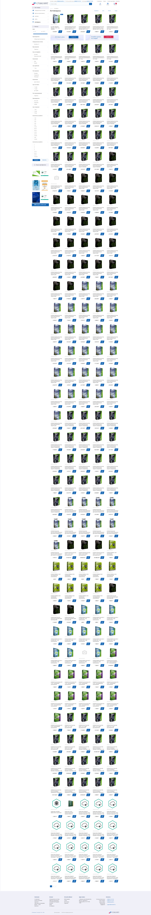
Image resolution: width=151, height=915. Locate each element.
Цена (103, 10)
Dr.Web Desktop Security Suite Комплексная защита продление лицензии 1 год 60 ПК (112, 468)
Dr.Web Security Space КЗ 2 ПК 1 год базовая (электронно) (84, 683)
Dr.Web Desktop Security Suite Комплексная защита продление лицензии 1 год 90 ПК (56, 511)
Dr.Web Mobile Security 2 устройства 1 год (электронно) (98, 618)
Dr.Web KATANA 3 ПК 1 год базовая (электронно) (98, 575)
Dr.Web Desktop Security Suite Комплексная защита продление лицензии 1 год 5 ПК (70, 468)
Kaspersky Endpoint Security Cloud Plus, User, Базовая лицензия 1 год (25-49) (84, 834)
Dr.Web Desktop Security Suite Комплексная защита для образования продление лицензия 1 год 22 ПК (112, 339)
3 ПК (35, 121)
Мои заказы (66, 901)
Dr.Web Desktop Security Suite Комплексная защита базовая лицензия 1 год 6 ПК (70, 144)
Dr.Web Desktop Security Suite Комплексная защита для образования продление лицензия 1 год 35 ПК (98, 361)
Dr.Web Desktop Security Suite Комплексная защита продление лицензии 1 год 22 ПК (84, 446)
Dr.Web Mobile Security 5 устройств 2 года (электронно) (84, 661)
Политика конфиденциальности (67, 912)
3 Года (35, 112)
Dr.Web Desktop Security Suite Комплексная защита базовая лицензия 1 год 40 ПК (98, 123)
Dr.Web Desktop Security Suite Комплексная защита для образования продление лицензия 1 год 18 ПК (70, 339)
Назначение (35, 58)
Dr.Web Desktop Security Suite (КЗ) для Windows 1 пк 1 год (112, 28)
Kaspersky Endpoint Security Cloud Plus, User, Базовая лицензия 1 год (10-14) (84, 813)
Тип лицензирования (37, 93)
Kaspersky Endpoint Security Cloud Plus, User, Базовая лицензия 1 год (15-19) (112, 813)
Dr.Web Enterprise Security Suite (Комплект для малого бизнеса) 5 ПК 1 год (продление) (84, 532)
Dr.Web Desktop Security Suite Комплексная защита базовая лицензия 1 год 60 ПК (84, 144)
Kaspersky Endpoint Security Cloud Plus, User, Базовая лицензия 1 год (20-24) (70, 834)
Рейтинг (109, 10)
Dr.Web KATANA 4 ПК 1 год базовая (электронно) (56, 597)
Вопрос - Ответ (38, 904)
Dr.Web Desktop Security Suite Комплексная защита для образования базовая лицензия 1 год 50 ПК (98, 253)
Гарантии (36, 901)
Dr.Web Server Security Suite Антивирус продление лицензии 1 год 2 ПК (70, 791)
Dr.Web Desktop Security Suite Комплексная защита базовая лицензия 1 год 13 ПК (112, 79)
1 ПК (35, 117)
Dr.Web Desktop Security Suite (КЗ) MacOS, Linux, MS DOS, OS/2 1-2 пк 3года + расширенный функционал (84, 29)
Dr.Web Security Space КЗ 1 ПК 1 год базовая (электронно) (56, 683)
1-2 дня (35, 86)
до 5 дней (36, 90)
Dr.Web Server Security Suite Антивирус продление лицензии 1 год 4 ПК (98, 791)
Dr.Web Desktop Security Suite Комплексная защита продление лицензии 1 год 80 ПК (98, 489)
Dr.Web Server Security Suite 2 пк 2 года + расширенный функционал (56, 748)
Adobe (36, 19)
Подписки (66, 903)
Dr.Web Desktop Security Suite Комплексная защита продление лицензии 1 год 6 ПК (98, 468)
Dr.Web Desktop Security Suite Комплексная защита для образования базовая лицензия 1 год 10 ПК (112, 167)
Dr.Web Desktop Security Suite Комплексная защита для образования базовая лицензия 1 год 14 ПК (112, 188)
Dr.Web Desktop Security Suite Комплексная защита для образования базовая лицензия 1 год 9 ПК (56, 296)
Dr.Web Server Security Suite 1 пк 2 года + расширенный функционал (84, 727)
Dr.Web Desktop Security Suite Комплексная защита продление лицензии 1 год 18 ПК (56, 446)
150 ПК (35, 139)
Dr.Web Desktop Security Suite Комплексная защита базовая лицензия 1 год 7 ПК (98, 144)
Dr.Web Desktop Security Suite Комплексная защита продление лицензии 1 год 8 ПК (84, 489)
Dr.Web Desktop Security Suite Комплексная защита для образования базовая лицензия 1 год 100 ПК (56, 188)
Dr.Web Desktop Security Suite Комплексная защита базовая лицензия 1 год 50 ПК (56, 144)
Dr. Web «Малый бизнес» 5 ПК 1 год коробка (55, 28)
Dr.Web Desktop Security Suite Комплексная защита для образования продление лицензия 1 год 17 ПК (56, 339)
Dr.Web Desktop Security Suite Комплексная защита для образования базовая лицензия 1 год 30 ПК (98, 231)
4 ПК (35, 137)
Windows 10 (36, 44)
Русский (35, 54)
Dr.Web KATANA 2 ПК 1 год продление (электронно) (84, 575)
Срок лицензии (36, 107)
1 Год (35, 68)
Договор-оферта (57, 912)
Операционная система (38, 41)
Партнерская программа (40, 903)
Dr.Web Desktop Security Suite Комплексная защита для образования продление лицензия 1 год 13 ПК (70, 318)
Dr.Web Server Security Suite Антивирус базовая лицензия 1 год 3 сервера (70, 770)
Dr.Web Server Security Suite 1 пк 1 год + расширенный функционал (70, 727)
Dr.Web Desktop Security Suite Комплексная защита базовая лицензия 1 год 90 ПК (98, 166)
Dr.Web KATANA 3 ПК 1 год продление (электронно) (112, 575)
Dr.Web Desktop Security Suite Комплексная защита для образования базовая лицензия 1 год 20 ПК (56, 231)
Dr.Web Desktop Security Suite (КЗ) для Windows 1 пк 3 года (70, 57)
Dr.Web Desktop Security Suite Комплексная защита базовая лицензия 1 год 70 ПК (112, 144)
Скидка (116, 10)
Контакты (117, 1)
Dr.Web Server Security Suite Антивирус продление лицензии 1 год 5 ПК (112, 791)
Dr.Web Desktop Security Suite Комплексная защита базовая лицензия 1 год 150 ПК (84, 101)
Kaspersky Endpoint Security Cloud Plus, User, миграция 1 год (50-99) (56, 877)
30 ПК (35, 128)
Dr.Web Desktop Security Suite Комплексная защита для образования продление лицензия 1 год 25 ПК (56, 361)
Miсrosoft (36, 100)
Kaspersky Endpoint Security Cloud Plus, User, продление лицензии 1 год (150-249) (112, 878)
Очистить (44, 160)
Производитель (36, 36)
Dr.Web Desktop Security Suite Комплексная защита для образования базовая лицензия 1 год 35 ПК (112, 231)
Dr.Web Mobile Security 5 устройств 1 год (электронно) (70, 661)
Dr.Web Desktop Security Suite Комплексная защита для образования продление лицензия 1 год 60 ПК (112, 383)
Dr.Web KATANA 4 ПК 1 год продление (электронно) (70, 597)
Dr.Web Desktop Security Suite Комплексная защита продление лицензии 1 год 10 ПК (70, 425)
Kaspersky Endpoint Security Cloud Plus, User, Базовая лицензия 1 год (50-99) (98, 834)
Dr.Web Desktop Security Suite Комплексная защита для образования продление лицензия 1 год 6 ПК (98, 383)
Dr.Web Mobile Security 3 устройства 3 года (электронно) (84, 640)
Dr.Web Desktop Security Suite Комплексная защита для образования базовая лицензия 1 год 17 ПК (84, 210)
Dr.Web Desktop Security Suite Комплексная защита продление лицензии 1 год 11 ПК (98, 425)
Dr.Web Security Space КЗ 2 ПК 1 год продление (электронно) (98, 683)
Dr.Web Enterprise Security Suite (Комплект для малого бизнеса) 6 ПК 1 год (112, 532)
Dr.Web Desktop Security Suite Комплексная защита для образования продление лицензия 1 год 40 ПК (112, 361)
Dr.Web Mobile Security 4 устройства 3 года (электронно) (56, 661)
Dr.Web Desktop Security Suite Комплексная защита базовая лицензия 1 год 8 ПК (56, 166)
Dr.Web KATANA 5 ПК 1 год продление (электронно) (98, 597)
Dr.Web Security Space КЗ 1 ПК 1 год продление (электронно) (70, 683)
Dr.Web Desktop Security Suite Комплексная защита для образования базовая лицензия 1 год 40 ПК (56, 253)
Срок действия (36, 65)
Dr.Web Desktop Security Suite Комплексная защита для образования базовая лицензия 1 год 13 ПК (98, 188)
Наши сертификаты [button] (41, 165)
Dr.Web (35, 104)
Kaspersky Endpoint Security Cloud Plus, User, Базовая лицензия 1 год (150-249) (56, 834)
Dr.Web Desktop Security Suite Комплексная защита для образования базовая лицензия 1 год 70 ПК (84, 274)
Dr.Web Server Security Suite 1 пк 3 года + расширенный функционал (98, 727)
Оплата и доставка (111, 1)
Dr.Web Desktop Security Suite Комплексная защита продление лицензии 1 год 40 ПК (56, 468)
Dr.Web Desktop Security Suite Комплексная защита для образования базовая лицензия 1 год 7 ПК (70, 274)
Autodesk (37, 16)
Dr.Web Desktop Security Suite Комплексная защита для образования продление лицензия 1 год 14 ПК (84, 318)
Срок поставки (36, 84)
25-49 (35, 154)
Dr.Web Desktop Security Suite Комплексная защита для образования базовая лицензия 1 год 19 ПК (112, 210)
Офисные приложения (40, 13)
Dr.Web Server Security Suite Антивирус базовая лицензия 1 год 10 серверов (98, 748)
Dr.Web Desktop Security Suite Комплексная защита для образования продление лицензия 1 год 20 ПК (98, 339)
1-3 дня (35, 88)
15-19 (35, 151)
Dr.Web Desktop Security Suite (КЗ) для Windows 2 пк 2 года (98, 57)
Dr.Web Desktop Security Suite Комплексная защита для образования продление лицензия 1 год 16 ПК (112, 318)
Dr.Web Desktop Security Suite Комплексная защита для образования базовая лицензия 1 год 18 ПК (98, 210)
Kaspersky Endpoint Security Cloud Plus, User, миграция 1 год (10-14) (112, 834)
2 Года (35, 111)
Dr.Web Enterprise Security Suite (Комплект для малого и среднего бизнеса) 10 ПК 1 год (56, 554)
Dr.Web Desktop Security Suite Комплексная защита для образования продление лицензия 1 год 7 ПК (56, 404)
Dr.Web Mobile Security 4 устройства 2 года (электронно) (112, 640)
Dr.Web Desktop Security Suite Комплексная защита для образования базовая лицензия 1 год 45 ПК (70, 253)
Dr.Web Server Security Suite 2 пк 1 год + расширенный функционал (112, 727)
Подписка (36, 49)
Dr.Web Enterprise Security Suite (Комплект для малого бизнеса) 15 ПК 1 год (70, 511)
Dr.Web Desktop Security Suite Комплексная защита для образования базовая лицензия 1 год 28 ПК (84, 231)
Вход (100, 4)
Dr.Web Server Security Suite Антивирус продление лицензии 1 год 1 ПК (112, 770)
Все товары (37, 7)
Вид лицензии (36, 46)
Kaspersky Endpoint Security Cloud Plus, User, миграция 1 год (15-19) (70, 856)
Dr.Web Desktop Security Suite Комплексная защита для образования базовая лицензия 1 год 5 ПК (84, 253)
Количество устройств (37, 115)
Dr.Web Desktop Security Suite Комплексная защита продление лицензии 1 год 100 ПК (84, 425)
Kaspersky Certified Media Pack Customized (56, 812)
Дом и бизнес (37, 81)
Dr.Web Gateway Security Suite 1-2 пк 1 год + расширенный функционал (70, 554)
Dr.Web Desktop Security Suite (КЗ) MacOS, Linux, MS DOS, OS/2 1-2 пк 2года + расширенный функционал (70, 29)
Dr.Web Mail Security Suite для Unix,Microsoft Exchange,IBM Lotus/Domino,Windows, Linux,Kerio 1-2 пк (112, 598)
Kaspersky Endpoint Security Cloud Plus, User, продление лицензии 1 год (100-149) (84, 878)
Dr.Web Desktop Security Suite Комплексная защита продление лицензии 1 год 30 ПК (112, 446)
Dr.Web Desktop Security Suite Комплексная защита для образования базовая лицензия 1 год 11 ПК (70, 188)
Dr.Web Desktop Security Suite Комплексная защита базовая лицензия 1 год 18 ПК (56, 123)
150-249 (35, 156)
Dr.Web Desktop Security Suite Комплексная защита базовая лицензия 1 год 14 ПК (56, 101)
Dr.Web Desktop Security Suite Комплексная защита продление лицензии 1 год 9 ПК (112, 489)
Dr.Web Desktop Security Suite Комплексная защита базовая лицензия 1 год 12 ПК (98, 79)
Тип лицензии (36, 70)
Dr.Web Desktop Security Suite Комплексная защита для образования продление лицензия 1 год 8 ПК (84, 404)
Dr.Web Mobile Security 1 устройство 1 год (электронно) (84, 618)
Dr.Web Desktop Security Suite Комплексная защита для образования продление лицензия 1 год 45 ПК (56, 383)
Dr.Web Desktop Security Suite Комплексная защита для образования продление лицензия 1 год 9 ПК (112, 404)
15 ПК (35, 126)
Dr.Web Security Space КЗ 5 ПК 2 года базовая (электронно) (56, 726)
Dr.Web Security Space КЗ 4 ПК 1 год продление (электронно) (84, 705)
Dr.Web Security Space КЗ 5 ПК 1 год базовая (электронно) (98, 705)
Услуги (104, 1)
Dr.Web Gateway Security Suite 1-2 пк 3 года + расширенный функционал (98, 554)
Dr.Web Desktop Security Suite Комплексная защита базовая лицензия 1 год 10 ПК (56, 79)
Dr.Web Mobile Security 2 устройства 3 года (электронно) (112, 618)
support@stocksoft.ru (111, 904)
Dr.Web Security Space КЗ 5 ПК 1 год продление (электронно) (112, 705)
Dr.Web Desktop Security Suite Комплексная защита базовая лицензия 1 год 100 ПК (70, 79)
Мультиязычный (37, 56)
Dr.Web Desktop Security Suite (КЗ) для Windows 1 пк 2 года (56, 57)
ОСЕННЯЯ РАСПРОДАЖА (54, 901)
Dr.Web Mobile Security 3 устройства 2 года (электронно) (70, 640)
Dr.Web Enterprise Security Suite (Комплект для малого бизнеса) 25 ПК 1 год (84, 511)
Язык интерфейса (36, 52)
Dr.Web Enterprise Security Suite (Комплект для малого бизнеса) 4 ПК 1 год (56, 532)
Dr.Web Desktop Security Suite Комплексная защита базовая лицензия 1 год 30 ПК (84, 123)
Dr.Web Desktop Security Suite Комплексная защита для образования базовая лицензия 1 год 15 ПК (56, 210)
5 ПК (35, 123)
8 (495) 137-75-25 (110, 900)
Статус (65, 900)
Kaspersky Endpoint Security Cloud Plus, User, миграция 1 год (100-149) (56, 856)
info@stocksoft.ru (60, 1)
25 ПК (35, 133)
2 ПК (35, 119)
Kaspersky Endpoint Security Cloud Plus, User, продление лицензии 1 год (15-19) (98, 878)
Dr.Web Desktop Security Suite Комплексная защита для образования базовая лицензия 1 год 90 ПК (70, 296)
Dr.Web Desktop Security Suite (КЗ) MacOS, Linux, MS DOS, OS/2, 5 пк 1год (98, 28)
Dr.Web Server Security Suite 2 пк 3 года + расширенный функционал (70, 748)
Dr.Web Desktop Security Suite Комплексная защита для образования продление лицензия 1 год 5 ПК (70, 383)
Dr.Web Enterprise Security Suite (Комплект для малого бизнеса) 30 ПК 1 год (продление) (112, 511)
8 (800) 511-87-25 (110, 899)
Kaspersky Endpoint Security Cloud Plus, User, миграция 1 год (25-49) (112, 856)
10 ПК (35, 132)
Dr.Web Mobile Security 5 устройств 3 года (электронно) (98, 661)
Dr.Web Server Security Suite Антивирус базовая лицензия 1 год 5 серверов (98, 770)
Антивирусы (38, 22)
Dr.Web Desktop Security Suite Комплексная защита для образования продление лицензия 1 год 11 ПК (112, 296)
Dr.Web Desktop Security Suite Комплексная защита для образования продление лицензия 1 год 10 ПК (84, 296)
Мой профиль (67, 899)
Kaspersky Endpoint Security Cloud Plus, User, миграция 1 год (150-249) (84, 856)
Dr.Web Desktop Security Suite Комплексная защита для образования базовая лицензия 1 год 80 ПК (112, 274)
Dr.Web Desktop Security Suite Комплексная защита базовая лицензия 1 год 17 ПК (112, 101)
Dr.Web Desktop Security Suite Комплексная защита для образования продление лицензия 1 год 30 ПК (84, 361)
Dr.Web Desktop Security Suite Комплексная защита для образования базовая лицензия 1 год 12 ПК (84, 188)
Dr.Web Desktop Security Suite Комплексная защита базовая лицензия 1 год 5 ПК (112, 123)
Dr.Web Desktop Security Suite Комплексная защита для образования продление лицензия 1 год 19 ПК (84, 339)
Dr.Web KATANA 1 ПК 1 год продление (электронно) (56, 575)
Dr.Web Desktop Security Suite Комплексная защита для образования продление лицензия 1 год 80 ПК (98, 404)
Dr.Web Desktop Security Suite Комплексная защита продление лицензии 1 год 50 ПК (84, 468)
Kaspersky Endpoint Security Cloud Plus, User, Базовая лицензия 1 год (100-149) (98, 813)
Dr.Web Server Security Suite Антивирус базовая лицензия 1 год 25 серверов (56, 770)
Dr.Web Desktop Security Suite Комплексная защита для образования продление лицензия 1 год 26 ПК (70, 361)
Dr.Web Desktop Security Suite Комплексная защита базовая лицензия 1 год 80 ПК (70, 166)
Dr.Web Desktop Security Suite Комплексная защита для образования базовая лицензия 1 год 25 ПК (70, 231)
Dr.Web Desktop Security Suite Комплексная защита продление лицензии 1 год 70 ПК (70, 489)
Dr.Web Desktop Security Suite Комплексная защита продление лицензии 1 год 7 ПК (56, 489)
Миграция (36, 76)
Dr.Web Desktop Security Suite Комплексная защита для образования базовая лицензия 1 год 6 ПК (112, 253)
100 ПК (35, 135)
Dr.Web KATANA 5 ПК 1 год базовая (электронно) (84, 597)
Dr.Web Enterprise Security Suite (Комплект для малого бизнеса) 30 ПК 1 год (98, 511)
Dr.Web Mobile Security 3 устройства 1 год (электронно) (56, 640)
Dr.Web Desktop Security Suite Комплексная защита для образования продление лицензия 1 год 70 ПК (70, 404)
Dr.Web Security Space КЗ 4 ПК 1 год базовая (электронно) (70, 705)
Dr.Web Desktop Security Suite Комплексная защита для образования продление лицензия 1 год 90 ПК (56, 426)
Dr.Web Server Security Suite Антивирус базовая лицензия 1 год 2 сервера (112, 748)
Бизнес (35, 62)
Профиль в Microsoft (41, 204)
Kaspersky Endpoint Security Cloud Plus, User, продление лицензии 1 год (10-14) (70, 878)
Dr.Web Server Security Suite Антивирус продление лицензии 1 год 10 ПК (56, 791)
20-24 (35, 153)
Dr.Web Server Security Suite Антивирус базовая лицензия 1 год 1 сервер (84, 748)
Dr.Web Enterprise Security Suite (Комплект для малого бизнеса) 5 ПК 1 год (70, 532)
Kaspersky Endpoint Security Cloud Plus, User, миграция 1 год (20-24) (98, 856)
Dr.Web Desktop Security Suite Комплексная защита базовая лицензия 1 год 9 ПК (84, 166)
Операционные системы (40, 10)
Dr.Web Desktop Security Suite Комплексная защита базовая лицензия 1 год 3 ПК (70, 123)
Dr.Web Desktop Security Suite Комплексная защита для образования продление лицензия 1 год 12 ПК (56, 318)
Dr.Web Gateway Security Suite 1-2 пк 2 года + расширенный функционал (84, 554)
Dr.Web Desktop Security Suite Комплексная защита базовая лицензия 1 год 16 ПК (98, 101)
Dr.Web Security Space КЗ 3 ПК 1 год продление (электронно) (56, 705)
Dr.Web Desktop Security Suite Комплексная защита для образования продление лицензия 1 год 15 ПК (98, 318)
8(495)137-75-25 (90, 1)
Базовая (36, 73)
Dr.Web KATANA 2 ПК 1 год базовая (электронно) (70, 575)
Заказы (107, 4)
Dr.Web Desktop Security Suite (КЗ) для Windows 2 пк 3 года (112, 57)
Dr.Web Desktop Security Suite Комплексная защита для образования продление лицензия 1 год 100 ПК (98, 296)
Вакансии (36, 905)
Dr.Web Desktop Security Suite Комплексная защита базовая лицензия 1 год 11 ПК (84, 79)
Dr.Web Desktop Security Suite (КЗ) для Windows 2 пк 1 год (84, 57)
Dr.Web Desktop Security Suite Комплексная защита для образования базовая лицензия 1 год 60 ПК (56, 274)
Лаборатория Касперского (39, 38)
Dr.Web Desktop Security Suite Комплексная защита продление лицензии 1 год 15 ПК (112, 425)
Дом (35, 61)
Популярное (96, 10)
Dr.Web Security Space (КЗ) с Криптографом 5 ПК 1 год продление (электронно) (112, 662)
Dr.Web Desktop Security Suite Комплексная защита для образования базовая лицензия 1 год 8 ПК (98, 274)
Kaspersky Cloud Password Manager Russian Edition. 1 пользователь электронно (69, 814)
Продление (36, 74)
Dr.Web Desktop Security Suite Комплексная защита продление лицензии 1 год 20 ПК (70, 446)
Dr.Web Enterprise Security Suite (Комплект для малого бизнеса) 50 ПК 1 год (98, 532)
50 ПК (35, 130)
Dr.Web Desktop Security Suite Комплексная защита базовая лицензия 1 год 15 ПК (70, 101)
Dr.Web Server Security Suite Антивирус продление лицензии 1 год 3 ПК (84, 791)
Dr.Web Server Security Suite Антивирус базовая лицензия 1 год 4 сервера (84, 770)
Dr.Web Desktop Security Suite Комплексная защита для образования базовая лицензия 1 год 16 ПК (70, 210)
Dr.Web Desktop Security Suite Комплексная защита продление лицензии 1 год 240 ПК (98, 446)
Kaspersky (36, 102)
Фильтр (36, 26)
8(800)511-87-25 (77, 1)
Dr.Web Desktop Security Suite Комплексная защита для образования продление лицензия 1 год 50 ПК (84, 383)
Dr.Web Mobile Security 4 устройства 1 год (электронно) (98, 640)
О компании (99, 1)
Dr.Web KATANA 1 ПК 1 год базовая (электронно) (112, 554)
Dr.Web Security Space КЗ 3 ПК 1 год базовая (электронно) (112, 683)
